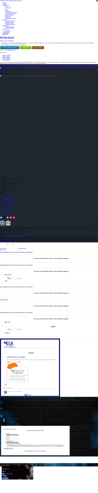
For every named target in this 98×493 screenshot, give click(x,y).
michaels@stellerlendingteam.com (10, 347)
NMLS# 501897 (6, 206)
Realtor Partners (6, 210)
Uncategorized (11, 40)
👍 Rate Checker (38, 47)
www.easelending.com (5, 70)
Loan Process (5, 196)
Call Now (20, 0)
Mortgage (2, 40)
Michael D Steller (11, 50)
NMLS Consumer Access (8, 205)
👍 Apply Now (25, 47)
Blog (4, 199)
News (6, 40)
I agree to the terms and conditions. (13, 443)
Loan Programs (6, 195)
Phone (8, 438)
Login (4, 211)
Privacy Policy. (50, 446)
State (8, 277)
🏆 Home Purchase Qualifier (10, 47)
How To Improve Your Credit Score (10, 201)
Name (7, 433)
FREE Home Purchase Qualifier (9, 200)
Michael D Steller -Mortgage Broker (13, 237)
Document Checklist (7, 197)
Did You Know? (7, 37)
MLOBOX (30, 237)
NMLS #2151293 (4, 72)
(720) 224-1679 (11, 346)
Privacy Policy (6, 203)
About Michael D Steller (8, 207)
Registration (5, 212)
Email (7, 436)
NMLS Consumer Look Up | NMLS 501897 (15, 391)
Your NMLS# (9, 441)
